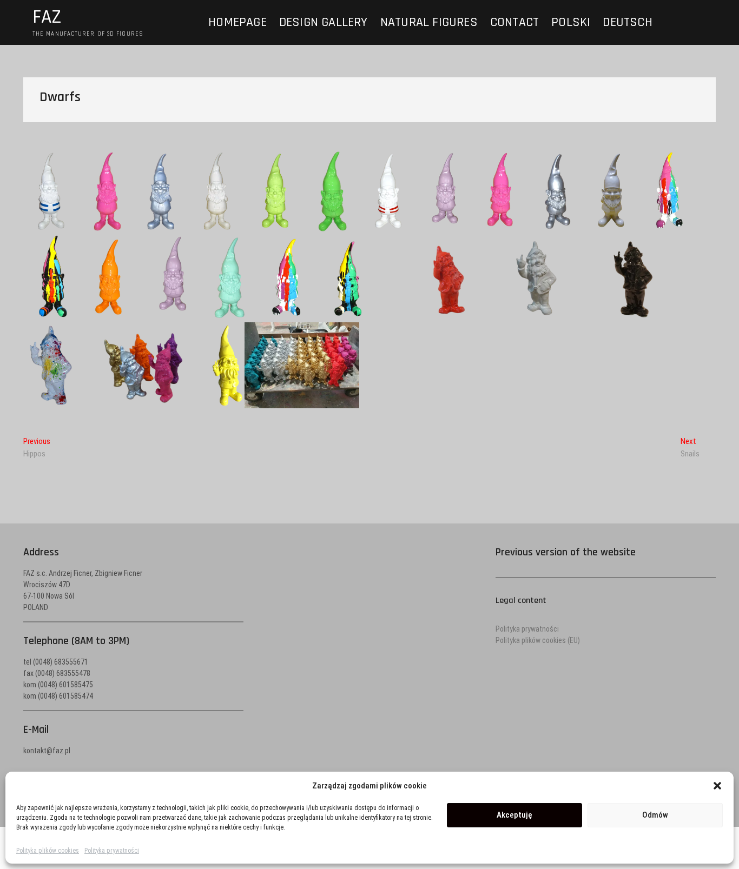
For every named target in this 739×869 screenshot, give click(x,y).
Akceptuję (514, 815)
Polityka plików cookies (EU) (538, 640)
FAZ (47, 17)
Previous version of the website (566, 552)
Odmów (655, 815)
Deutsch (627, 22)
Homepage (237, 22)
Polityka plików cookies (47, 850)
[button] (717, 785)
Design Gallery (323, 22)
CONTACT (514, 22)
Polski (570, 22)
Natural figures (429, 22)
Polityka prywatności (111, 850)
